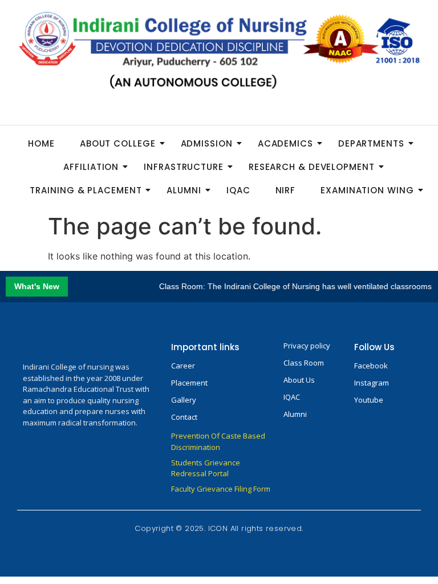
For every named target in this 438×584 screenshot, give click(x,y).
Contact (184, 417)
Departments (371, 143)
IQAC (238, 190)
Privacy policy (306, 345)
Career (183, 365)
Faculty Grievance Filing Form (220, 489)
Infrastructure (184, 167)
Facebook (371, 365)
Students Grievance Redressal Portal (205, 468)
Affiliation (91, 167)
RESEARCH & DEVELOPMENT (312, 167)
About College (118, 143)
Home (41, 143)
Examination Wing (367, 190)
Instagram (371, 383)
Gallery (183, 400)
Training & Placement (85, 190)
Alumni (184, 190)
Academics (285, 143)
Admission (207, 143)
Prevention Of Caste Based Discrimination (218, 441)
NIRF (285, 190)
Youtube (368, 400)
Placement (189, 383)
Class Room (303, 363)
